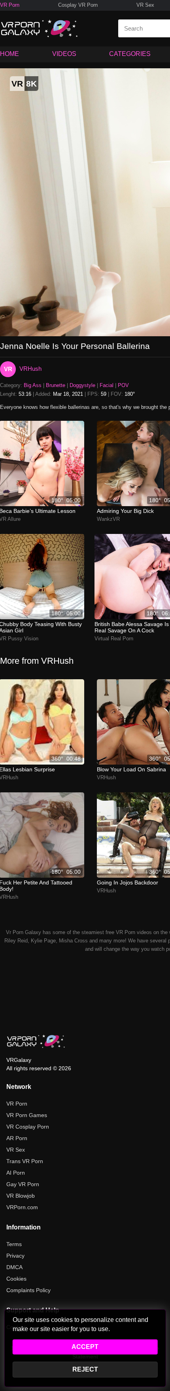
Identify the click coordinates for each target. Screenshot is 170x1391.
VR (8, 369)
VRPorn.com (22, 1207)
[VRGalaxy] (36, 1041)
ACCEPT (85, 1346)
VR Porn (9, 5)
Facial (106, 385)
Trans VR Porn (24, 1161)
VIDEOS (64, 53)
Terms (14, 1244)
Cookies (16, 1278)
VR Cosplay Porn (27, 1126)
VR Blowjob (20, 1196)
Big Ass (33, 385)
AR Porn (16, 1138)
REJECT (85, 1369)
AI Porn (15, 1172)
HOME (9, 53)
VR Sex (145, 5)
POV (123, 385)
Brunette (55, 385)
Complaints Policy (28, 1290)
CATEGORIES (130, 53)
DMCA (14, 1267)
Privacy (15, 1255)
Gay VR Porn (22, 1184)
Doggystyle (82, 385)
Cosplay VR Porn (78, 5)
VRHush (30, 368)
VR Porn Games (26, 1115)
